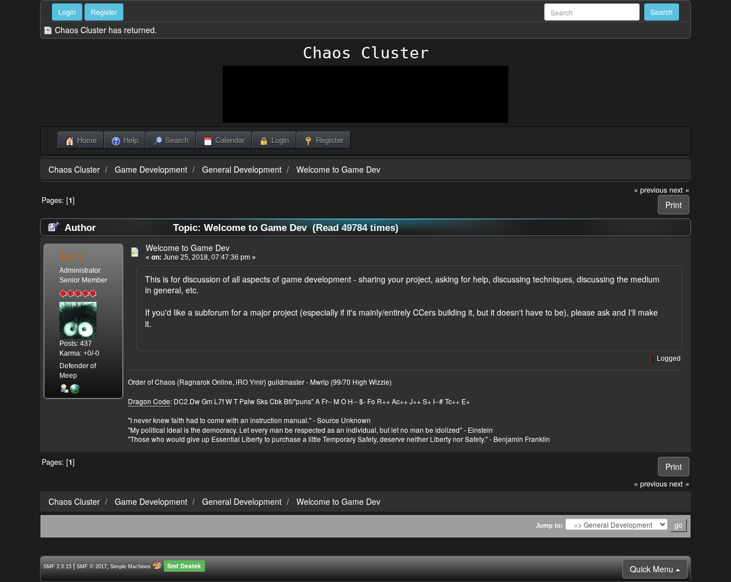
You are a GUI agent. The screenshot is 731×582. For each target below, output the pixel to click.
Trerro (72, 256)
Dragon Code (149, 401)
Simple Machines (130, 566)
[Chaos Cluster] (74, 388)
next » (679, 190)
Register (104, 12)
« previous (650, 190)
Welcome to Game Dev (338, 169)
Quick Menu (653, 569)
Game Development (151, 169)
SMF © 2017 (92, 566)
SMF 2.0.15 (57, 566)
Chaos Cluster (366, 52)
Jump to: (549, 525)
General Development (242, 169)
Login (67, 12)
